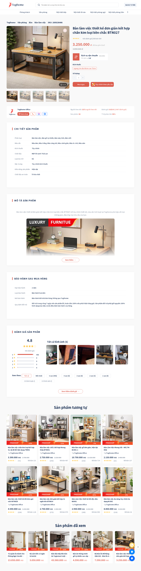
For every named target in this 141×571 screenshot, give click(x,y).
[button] (74, 77)
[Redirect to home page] (16, 5)
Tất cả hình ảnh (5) (57, 341)
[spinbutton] (79, 77)
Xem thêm (102, 55)
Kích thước (77, 64)
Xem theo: (16, 375)
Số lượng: (76, 73)
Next (131, 12)
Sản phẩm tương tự (70, 407)
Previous (9, 12)
